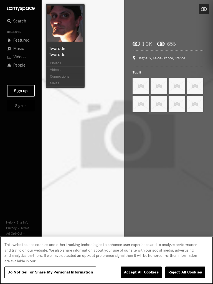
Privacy (11, 228)
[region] (106, 260)
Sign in (21, 105)
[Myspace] (21, 7)
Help (9, 222)
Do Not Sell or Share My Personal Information (50, 272)
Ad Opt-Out (14, 233)
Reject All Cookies (185, 272)
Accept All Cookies (141, 272)
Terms (25, 228)
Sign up (21, 90)
